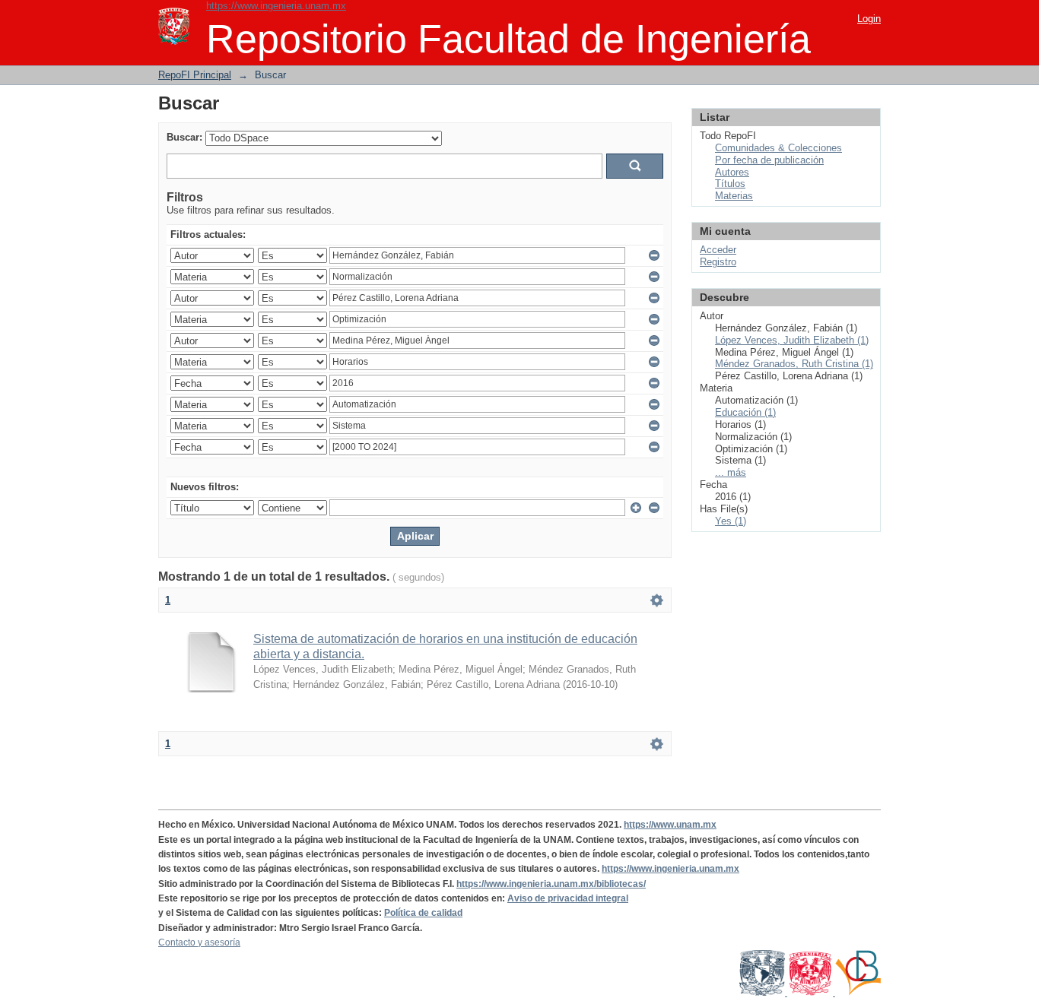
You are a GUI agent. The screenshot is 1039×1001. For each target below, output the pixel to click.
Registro (718, 262)
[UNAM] (763, 992)
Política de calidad (423, 913)
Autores (732, 172)
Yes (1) (730, 521)
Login (869, 18)
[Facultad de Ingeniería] (811, 992)
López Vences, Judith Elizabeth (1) (792, 340)
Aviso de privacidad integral (567, 898)
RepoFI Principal (194, 75)
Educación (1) (745, 412)
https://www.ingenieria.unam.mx (276, 5)
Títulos (730, 183)
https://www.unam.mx (670, 824)
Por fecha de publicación (769, 160)
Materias (734, 195)
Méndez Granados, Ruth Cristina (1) (794, 363)
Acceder (718, 249)
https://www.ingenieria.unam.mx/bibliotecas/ (551, 884)
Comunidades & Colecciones (778, 148)
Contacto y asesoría (199, 942)
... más (730, 472)
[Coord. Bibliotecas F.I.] (858, 992)
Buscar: (184, 137)
